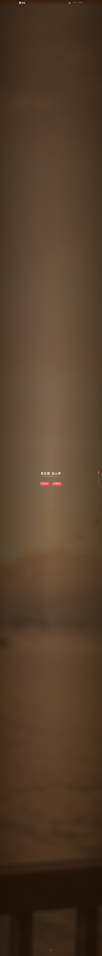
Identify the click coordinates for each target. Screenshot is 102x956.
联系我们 (81, 2)
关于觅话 (75, 2)
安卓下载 (45, 483)
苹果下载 (58, 483)
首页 (70, 2)
